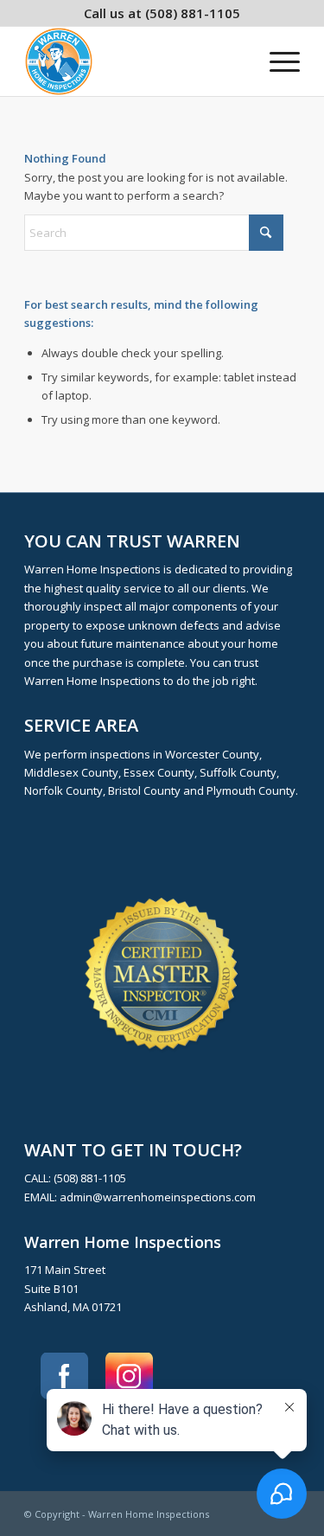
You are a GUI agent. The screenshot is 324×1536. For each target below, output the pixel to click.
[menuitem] (276, 61)
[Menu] (276, 61)
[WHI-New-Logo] (134, 61)
